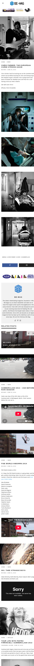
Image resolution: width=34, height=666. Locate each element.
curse (18, 257)
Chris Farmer (11, 257)
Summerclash (26, 257)
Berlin (4, 257)
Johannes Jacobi (7, 645)
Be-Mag (3, 69)
